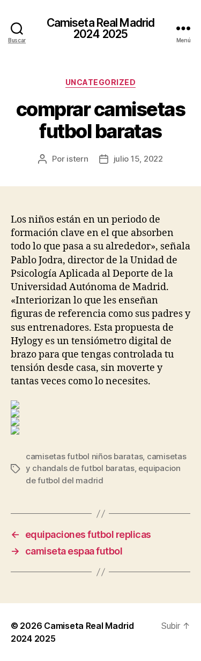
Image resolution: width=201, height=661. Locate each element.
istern (77, 159)
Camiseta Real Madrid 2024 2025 (101, 28)
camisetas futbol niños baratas (84, 456)
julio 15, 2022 (138, 159)
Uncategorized (100, 82)
